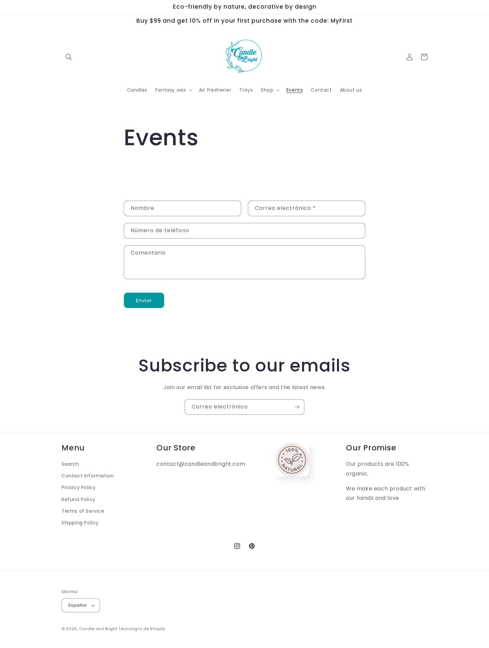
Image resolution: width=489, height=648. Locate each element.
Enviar (144, 300)
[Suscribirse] (296, 407)
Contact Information (88, 475)
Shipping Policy (80, 522)
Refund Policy (78, 499)
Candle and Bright (98, 628)
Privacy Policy (78, 487)
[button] (69, 57)
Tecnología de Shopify (141, 628)
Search (70, 464)
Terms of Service (83, 511)
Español (78, 605)
